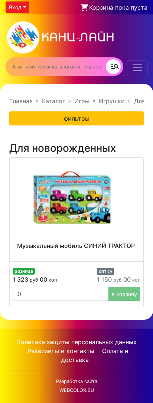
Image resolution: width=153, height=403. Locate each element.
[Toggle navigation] (137, 67)
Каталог (53, 101)
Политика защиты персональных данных (76, 342)
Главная (21, 101)
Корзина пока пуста (118, 7)
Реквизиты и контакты (60, 351)
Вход (15, 7)
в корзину (124, 294)
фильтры (76, 118)
